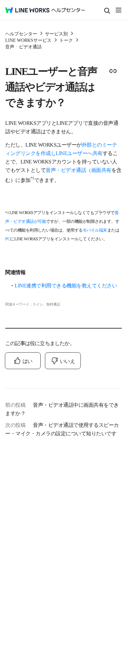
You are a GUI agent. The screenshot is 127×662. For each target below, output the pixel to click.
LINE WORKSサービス (28, 40)
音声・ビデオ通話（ (68, 170)
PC (7, 238)
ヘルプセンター (21, 33)
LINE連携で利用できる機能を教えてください (66, 285)
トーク (66, 40)
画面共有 (101, 170)
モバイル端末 (95, 230)
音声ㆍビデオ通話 (23, 46)
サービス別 (56, 33)
